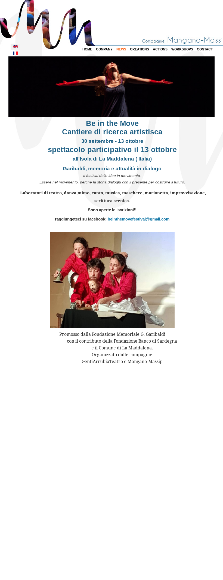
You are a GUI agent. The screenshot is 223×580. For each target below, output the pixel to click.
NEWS (121, 49)
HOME (87, 49)
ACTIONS (160, 49)
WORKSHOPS (182, 49)
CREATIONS (139, 49)
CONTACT (205, 49)
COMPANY (104, 49)
